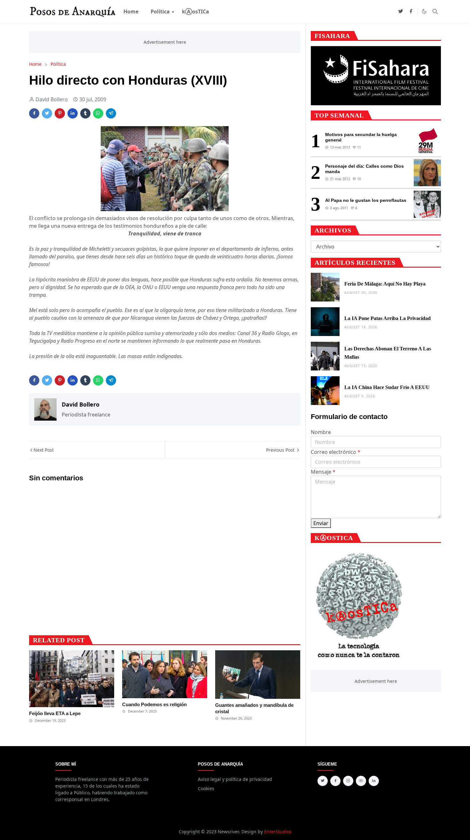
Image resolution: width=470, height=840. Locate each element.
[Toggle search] (435, 11)
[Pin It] (60, 113)
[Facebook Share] (34, 113)
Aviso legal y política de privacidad (235, 779)
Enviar (320, 523)
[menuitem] (131, 11)
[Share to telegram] (111, 113)
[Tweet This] (47, 113)
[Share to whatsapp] (98, 113)
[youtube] (361, 781)
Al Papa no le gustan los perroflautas (365, 200)
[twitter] (401, 11)
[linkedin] (374, 781)
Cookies (206, 788)
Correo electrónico (335, 451)
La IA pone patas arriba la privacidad (387, 318)
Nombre (321, 432)
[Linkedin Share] (72, 113)
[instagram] (348, 781)
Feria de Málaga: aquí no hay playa (385, 283)
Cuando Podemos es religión (154, 704)
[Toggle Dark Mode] (424, 11)
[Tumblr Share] (85, 113)
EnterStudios (278, 832)
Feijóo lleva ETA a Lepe (55, 713)
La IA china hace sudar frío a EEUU (387, 387)
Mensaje (323, 471)
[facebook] (411, 11)
